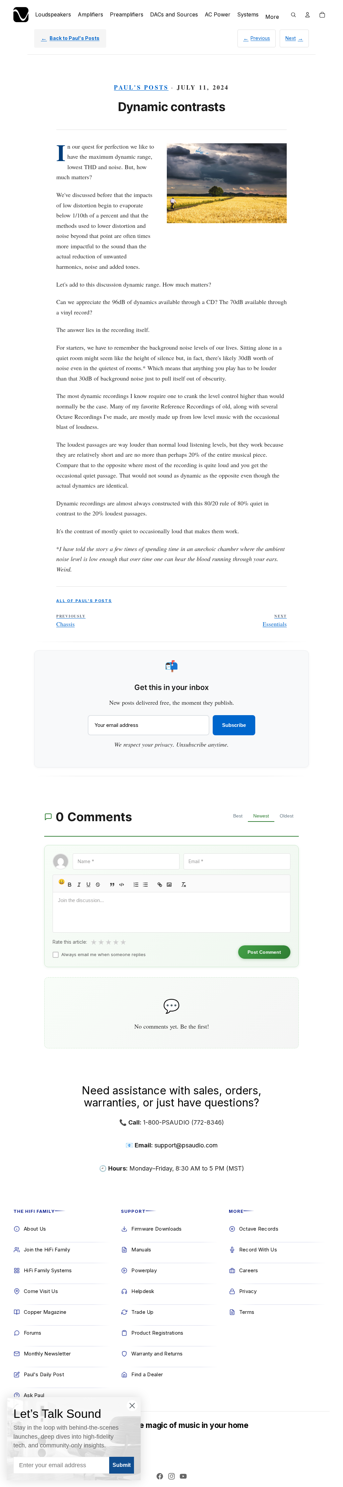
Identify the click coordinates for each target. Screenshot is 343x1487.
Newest (261, 816)
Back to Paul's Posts (74, 38)
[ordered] (136, 885)
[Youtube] (183, 1476)
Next (290, 38)
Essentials (275, 621)
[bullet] (145, 885)
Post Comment (264, 952)
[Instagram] (171, 1476)
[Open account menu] (307, 14)
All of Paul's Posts (84, 600)
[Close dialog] (132, 1405)
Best (238, 816)
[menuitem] (272, 17)
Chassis (70, 621)
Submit (122, 1465)
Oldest (286, 816)
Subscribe (234, 725)
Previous (260, 38)
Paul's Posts (141, 87)
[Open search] (293, 14)
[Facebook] (160, 1476)
